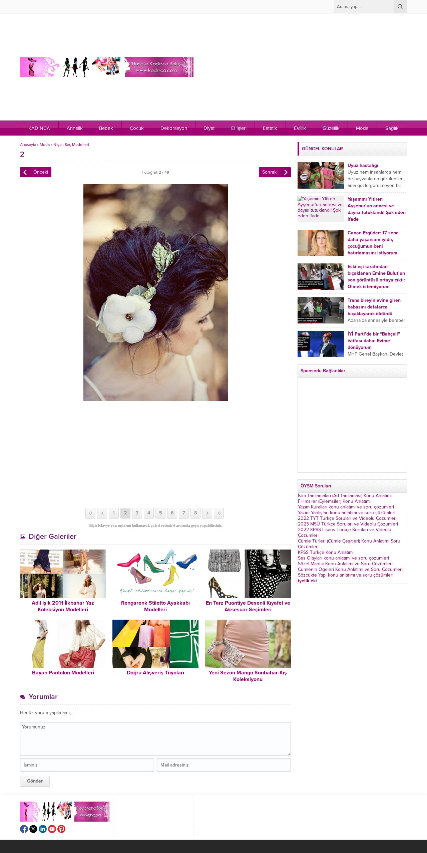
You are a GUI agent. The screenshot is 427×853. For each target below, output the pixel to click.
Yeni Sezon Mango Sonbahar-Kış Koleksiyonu (248, 676)
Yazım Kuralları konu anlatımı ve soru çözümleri (346, 507)
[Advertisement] (290, 67)
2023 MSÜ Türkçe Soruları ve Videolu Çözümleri (348, 524)
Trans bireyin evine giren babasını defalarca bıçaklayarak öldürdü (374, 306)
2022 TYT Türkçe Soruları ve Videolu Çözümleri (347, 518)
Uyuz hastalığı (363, 165)
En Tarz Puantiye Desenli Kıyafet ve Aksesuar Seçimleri (248, 606)
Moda (45, 144)
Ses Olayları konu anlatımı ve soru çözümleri (343, 558)
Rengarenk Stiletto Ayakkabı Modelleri (155, 606)
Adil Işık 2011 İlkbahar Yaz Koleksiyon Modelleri (63, 606)
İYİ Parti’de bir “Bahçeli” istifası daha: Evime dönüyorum (374, 340)
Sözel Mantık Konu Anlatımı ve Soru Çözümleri (345, 564)
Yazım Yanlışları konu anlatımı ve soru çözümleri (346, 512)
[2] (155, 398)
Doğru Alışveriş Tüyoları (155, 672)
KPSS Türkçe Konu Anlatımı (326, 552)
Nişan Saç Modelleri (71, 144)
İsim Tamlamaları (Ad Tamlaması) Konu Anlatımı (345, 495)
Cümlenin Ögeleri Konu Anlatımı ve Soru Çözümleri (350, 569)
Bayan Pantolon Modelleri (63, 672)
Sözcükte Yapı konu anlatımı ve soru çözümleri (345, 575)
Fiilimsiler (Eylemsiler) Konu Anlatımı (334, 501)
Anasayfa (28, 144)
